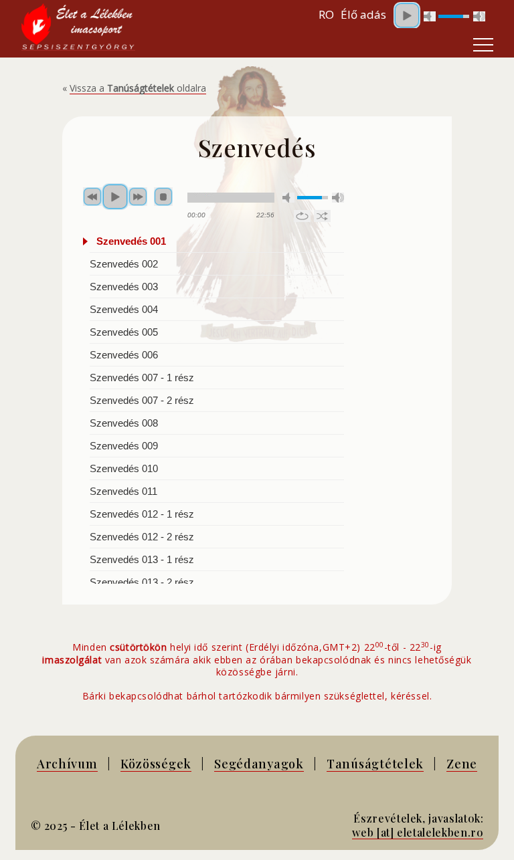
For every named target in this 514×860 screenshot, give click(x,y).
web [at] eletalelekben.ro (417, 832)
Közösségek (155, 763)
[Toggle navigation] (483, 44)
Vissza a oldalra (138, 88)
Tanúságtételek (375, 763)
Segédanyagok (259, 763)
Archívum (67, 763)
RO (326, 14)
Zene (461, 763)
